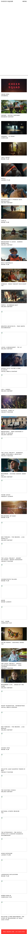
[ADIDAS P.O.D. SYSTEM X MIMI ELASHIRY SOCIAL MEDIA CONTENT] (14, 359)
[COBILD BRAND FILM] (14, 212)
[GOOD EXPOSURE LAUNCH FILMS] (14, 844)
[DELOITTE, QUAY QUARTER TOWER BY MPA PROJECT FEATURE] (14, 760)
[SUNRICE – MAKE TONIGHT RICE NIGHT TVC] (14, 275)
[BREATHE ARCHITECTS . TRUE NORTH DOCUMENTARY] (14, 317)
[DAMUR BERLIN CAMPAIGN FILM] (14, 887)
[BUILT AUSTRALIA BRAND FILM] (14, 254)
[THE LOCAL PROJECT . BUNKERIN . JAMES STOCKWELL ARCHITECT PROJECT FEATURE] (14, 444)
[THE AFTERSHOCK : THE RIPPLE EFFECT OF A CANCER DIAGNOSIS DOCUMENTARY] (14, 823)
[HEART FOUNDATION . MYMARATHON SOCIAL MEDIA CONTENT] (14, 697)
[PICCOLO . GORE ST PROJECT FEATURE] (14, 402)
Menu (25, 1)
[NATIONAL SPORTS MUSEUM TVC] (14, 802)
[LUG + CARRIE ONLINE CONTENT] (14, 380)
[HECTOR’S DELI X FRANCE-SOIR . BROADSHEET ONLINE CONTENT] (14, 191)
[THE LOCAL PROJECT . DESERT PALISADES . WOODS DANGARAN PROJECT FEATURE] (14, 549)
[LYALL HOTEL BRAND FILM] (14, 148)
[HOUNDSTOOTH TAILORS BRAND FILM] (14, 570)
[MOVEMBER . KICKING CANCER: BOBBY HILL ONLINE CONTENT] (14, 465)
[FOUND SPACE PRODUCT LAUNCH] (14, 486)
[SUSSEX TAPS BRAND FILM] (14, 739)
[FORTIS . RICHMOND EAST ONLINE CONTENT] (14, 296)
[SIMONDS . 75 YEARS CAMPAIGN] (14, 127)
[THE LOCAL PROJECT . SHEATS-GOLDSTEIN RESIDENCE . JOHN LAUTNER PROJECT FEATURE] (14, 655)
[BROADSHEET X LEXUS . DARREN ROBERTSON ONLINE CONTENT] (14, 233)
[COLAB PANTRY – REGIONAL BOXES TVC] (14, 634)
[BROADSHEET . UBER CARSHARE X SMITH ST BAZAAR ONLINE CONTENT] (14, 423)
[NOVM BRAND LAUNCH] (14, 591)
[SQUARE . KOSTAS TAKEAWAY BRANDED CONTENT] (14, 106)
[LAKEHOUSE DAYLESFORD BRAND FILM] (14, 866)
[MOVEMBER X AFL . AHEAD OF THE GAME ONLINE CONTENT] (14, 676)
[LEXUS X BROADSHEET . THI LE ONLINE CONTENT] (14, 338)
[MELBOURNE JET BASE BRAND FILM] (14, 507)
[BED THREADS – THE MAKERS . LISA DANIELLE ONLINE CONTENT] (14, 528)
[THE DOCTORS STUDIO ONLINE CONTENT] (14, 781)
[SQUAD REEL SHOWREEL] (14, 85)
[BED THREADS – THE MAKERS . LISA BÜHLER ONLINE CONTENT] (14, 718)
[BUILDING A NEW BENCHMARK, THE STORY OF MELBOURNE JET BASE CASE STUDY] (14, 908)
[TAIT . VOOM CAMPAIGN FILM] (14, 612)
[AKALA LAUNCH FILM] (14, 170)
